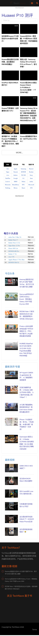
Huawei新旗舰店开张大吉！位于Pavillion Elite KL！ (28, 138)
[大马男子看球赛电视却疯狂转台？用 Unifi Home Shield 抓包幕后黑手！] (11, 407)
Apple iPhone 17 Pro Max (16, 259)
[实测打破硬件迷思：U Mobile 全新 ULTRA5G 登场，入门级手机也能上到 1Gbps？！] (11, 390)
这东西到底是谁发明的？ (26, 530)
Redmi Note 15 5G (14, 243)
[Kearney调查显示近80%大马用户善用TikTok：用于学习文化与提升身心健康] (11, 282)
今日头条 (10, 273)
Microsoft (31, 184)
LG (23, 178)
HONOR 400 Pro (13, 251)
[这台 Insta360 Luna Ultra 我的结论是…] (11, 493)
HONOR (23, 172)
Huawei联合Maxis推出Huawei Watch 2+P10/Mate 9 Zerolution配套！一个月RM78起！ (28, 87)
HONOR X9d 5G (13, 262)
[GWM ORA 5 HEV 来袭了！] (11, 468)
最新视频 (10, 459)
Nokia (23, 181)
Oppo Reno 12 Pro (14, 245)
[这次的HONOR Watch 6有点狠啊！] (11, 481)
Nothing (7, 188)
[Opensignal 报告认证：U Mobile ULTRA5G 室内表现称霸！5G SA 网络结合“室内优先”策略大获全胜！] (11, 439)
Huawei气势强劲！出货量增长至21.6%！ (10, 109)
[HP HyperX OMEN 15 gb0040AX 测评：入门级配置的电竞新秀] (11, 375)
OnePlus (7, 178)
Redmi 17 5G (12, 254)
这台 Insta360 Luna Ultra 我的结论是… (26, 492)
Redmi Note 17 (13, 240)
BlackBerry (15, 184)
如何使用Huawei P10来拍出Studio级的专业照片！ (10, 38)
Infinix (16, 175)
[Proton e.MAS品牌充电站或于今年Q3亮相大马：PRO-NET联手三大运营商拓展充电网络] (11, 328)
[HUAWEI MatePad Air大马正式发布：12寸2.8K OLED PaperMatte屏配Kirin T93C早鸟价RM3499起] (11, 346)
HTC (23, 184)
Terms (34, 629)
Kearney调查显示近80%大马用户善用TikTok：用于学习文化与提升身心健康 (27, 283)
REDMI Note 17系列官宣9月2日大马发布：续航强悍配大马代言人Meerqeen (27, 315)
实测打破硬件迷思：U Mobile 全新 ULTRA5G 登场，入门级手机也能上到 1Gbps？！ (27, 392)
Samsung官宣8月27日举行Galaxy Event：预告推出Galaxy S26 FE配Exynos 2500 (27, 299)
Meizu (15, 188)
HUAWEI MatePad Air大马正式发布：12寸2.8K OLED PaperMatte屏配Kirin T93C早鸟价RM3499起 (26, 349)
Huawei (31, 169)
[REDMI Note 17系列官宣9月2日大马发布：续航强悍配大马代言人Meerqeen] (11, 314)
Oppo (7, 172)
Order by (6, 20)
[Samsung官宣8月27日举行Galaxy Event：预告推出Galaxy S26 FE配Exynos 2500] (11, 296)
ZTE (31, 188)
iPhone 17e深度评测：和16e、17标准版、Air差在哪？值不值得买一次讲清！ (27, 424)
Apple (15, 169)
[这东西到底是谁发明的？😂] (11, 531)
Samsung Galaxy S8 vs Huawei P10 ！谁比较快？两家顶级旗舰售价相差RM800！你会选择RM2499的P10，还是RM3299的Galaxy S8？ (28, 114)
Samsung (23, 169)
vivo (7, 175)
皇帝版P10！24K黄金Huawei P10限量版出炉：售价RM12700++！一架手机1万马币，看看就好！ (10, 141)
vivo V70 (11, 257)
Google (15, 178)
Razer (23, 188)
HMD (15, 181)
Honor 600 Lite (13, 248)
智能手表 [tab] (31, 164)
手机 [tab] (7, 164)
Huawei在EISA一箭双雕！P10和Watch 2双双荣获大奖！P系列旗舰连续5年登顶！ (28, 40)
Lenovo (7, 181)
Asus (31, 178)
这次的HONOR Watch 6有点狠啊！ (26, 479)
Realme (31, 172)
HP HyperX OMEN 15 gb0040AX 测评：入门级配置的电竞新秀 (26, 376)
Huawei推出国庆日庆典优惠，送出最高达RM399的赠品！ (10, 61)
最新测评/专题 (12, 366)
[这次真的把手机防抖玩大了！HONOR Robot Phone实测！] (11, 519)
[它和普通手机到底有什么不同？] (11, 506)
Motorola (8, 184)
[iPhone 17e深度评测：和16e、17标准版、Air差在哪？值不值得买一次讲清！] (11, 422)
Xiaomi (15, 172)
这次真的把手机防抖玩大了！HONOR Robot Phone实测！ (27, 519)
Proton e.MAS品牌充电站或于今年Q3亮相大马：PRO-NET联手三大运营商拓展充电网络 (26, 331)
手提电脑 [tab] (15, 164)
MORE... (19, 152)
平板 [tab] (23, 164)
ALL (7, 169)
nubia (31, 181)
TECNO (23, 175)
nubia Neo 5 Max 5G (14, 237)
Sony (31, 175)
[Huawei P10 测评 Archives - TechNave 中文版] (18, 2)
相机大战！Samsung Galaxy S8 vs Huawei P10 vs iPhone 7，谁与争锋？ (28, 63)
